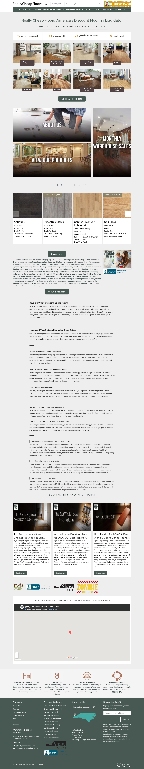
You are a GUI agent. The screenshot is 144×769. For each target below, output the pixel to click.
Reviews (107, 10)
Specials (37, 10)
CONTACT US (119, 10)
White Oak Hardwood (52, 718)
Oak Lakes (110, 221)
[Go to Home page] (30, 4)
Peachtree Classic (54, 221)
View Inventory (56, 292)
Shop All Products (72, 99)
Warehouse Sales (52, 10)
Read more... (20, 573)
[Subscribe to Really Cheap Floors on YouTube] (129, 765)
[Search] (100, 4)
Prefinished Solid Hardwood (55, 706)
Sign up (126, 719)
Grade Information (73, 10)
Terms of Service (78, 733)
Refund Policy (77, 730)
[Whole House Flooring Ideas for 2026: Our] (72, 517)
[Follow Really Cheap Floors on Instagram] (124, 765)
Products (24, 10)
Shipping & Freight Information (84, 740)
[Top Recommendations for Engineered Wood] (32, 517)
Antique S (19, 221)
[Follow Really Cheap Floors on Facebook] (119, 765)
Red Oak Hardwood (51, 715)
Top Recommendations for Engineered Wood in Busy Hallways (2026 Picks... (29, 536)
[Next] (128, 214)
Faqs (97, 10)
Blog (88, 10)
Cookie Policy (77, 737)
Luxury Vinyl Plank (51, 712)
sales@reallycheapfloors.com (24, 746)
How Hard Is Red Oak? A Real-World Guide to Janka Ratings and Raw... (111, 536)
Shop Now (57, 254)
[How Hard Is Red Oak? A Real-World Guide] (112, 517)
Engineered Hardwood (53, 709)
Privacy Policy (77, 735)
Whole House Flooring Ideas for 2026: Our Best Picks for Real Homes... (70, 536)
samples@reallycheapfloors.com (25, 748)
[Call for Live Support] (117, 4)
